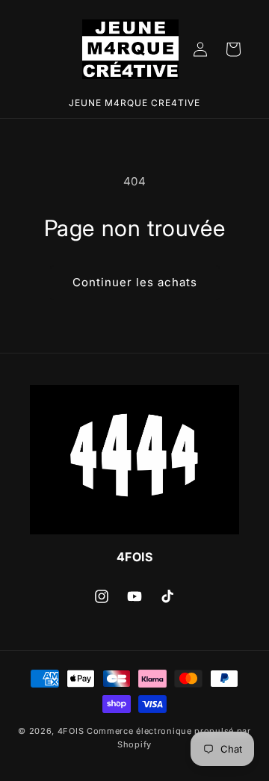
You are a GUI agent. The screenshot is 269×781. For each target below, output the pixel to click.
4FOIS (71, 731)
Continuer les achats (134, 282)
